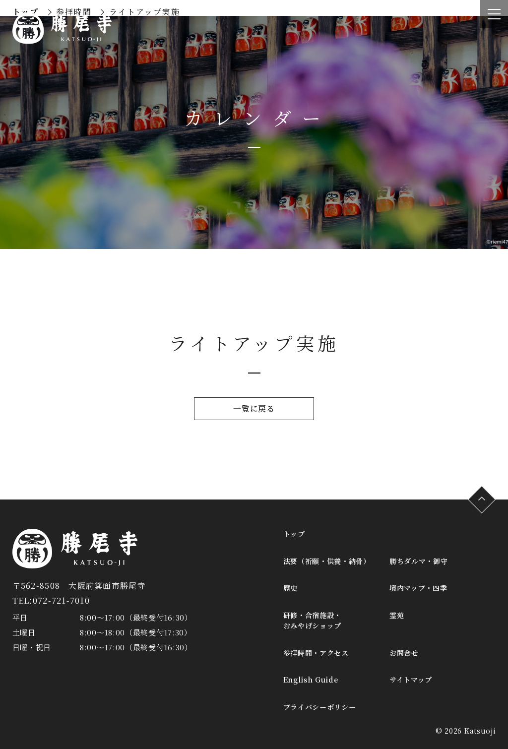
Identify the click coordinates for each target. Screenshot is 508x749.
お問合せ (404, 653)
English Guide (310, 680)
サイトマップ (410, 680)
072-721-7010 (61, 600)
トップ (294, 534)
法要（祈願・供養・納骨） (327, 561)
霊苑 (396, 615)
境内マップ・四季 (418, 588)
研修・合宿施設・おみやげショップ (312, 620)
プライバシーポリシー (319, 707)
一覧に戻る (254, 408)
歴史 (290, 588)
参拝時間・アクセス (316, 653)
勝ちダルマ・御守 (418, 561)
